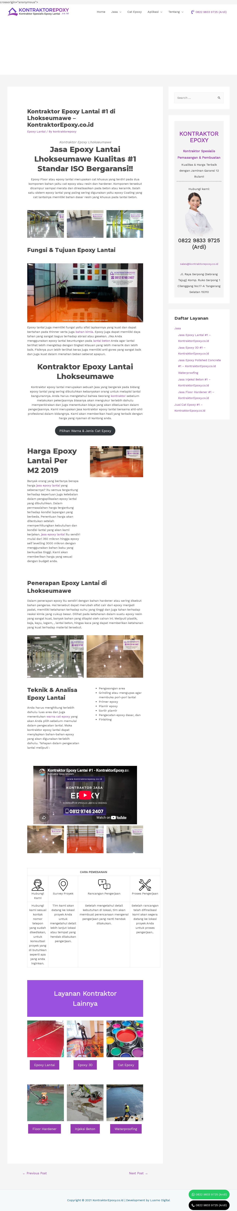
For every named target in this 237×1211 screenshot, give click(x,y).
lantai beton (101, 340)
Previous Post (34, 1173)
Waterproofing (126, 1129)
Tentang (174, 12)
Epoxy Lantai (36, 131)
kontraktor (118, 396)
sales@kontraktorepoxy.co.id (199, 263)
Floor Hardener (44, 1129)
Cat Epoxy (134, 12)
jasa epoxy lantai (48, 485)
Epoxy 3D (85, 1065)
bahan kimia (84, 332)
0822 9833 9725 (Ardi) (199, 243)
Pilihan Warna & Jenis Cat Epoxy (85, 431)
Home (101, 12)
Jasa (114, 12)
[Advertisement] (118, 47)
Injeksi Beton (85, 1129)
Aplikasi (153, 12)
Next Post (138, 1173)
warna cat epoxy (58, 716)
